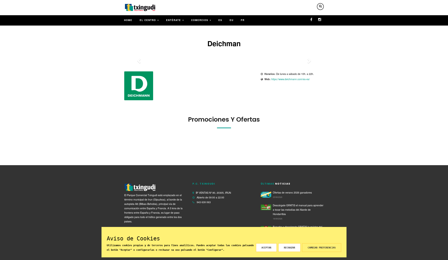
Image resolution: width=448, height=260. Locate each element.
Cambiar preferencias (322, 247)
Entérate (174, 20)
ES (220, 20)
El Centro (148, 20)
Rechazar (289, 247)
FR (242, 20)
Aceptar (266, 247)
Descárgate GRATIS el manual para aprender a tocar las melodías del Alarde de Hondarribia (298, 209)
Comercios (200, 20)
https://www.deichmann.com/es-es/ (290, 79)
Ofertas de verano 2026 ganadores (292, 192)
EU (231, 20)
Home (128, 20)
